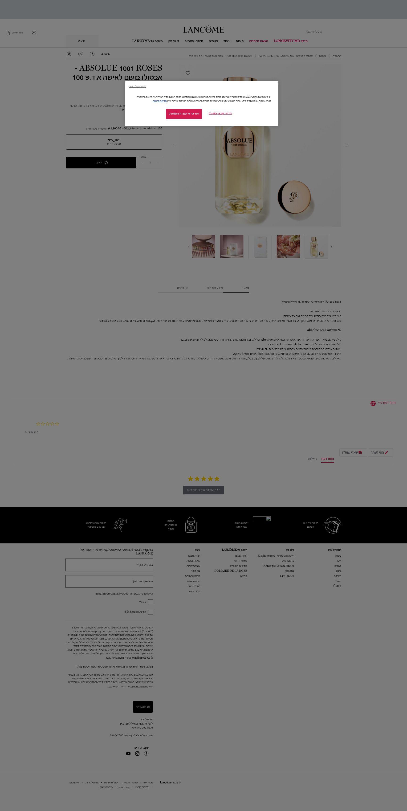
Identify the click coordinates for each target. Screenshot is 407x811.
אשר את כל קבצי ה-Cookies (184, 113)
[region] (201, 103)
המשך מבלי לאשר (137, 86)
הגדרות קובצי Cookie (220, 113)
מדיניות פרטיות (160, 101)
